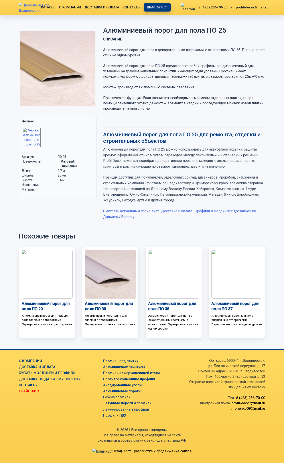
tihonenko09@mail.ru (248, 408)
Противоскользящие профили (129, 379)
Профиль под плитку (120, 361)
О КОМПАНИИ (70, 7)
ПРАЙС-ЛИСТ (157, 7)
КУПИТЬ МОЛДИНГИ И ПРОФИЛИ (47, 373)
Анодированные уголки (123, 385)
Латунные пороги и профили (127, 403)
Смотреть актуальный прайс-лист (131, 211)
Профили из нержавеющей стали (131, 373)
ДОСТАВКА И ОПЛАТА (102, 7)
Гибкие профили (116, 397)
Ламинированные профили (126, 409)
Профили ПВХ (114, 415)
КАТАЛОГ (48, 7)
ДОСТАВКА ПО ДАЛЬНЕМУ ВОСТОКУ (50, 379)
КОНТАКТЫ (131, 7)
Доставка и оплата (176, 211)
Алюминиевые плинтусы (124, 367)
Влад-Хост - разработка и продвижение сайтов (153, 451)
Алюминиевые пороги (122, 391)
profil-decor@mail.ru (252, 7)
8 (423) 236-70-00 (213, 7)
